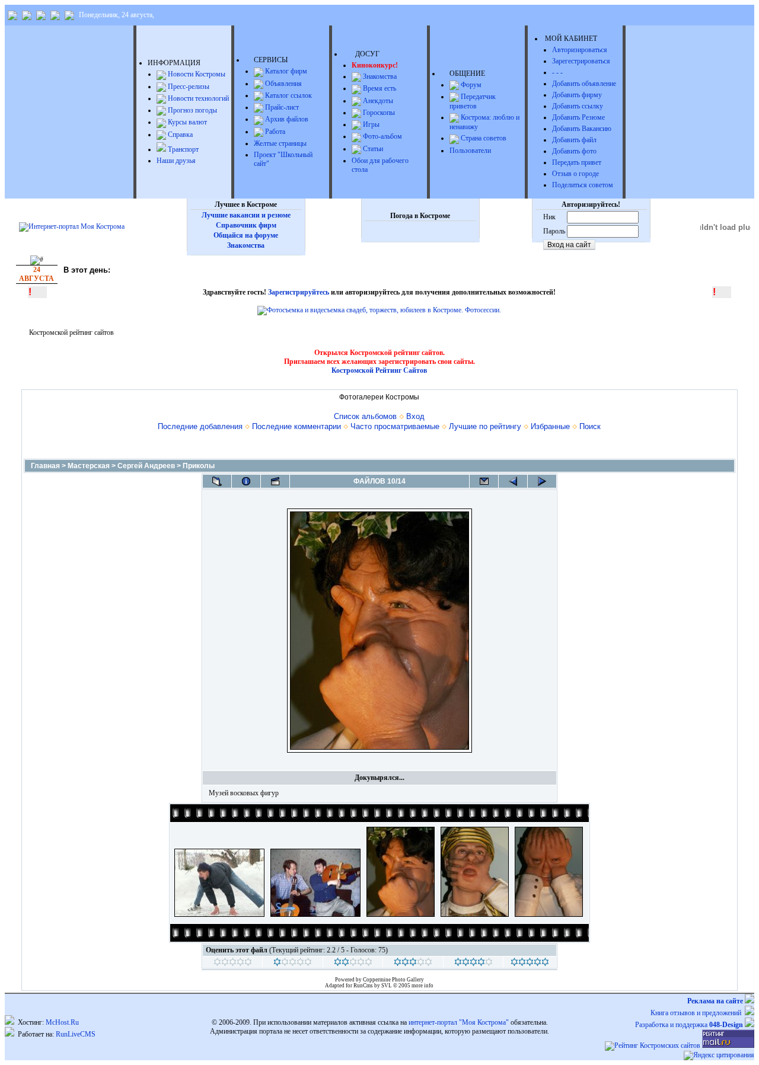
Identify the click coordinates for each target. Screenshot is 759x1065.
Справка (179, 134)
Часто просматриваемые (394, 426)
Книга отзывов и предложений (697, 1013)
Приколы (199, 466)
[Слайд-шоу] (275, 481)
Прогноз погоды (191, 110)
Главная (45, 466)
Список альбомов (365, 416)
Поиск (590, 426)
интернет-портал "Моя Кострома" (459, 1022)
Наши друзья (176, 160)
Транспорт (182, 149)
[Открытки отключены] (484, 481)
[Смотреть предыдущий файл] (513, 481)
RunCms (363, 986)
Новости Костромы (195, 74)
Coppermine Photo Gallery (393, 980)
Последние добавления (200, 426)
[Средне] (353, 964)
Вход (415, 416)
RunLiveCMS (75, 1034)
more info (422, 986)
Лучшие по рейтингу (485, 426)
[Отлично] (473, 964)
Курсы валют (186, 122)
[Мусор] (232, 964)
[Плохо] (292, 964)
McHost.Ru (62, 1022)
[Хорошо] (413, 964)
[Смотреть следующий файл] (542, 481)
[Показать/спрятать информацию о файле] (246, 481)
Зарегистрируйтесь (298, 292)
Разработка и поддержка (689, 1025)
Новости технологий (197, 98)
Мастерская (89, 466)
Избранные (550, 426)
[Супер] (530, 964)
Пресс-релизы (187, 86)
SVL (387, 986)
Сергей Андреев (146, 466)
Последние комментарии (296, 426)
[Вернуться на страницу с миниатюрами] (217, 481)
